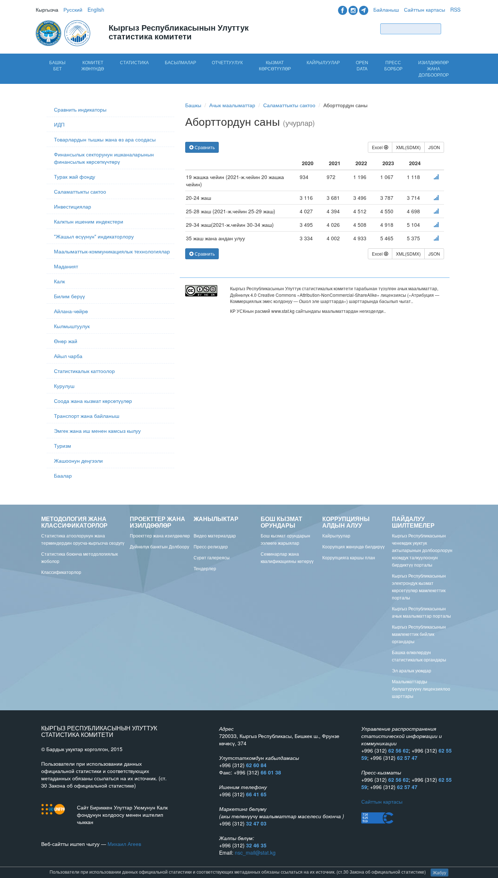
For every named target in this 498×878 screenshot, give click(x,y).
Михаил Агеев (124, 843)
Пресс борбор (393, 65)
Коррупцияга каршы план (348, 557)
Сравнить (204, 147)
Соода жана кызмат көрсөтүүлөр (93, 400)
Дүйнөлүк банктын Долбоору (159, 546)
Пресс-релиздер (211, 546)
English (95, 9)
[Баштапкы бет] (64, 32)
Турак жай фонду (74, 176)
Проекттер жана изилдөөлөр (160, 535)
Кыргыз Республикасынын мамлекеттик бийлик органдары (419, 633)
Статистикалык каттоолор (84, 370)
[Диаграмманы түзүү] (436, 176)
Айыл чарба (68, 356)
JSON (434, 147)
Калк (59, 281)
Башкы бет (57, 65)
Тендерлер (205, 568)
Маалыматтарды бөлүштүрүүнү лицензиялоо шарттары (421, 688)
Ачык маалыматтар (232, 105)
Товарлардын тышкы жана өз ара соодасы (105, 139)
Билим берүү (69, 296)
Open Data (362, 65)
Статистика (134, 62)
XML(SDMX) (408, 147)
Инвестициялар (72, 206)
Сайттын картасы (424, 9)
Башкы (193, 105)
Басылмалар (180, 62)
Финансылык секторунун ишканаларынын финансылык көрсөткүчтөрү (104, 158)
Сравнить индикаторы (80, 109)
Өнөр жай (65, 341)
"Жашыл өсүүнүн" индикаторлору (94, 236)
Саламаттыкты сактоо (80, 191)
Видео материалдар (215, 535)
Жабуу (439, 872)
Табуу (452, 29)
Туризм (62, 445)
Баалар (63, 475)
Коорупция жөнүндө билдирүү (353, 546)
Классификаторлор (61, 572)
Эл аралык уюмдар (411, 670)
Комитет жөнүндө (92, 65)
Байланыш (386, 9)
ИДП (59, 124)
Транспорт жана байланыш (86, 415)
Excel (378, 147)
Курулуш (64, 385)
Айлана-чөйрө (71, 311)
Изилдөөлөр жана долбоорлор (433, 68)
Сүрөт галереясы (212, 557)
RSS (455, 9)
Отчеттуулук (227, 62)
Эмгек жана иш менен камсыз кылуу (97, 430)
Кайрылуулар (323, 62)
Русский (72, 9)
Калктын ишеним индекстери (88, 221)
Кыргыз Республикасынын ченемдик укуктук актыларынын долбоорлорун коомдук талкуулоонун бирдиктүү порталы (422, 550)
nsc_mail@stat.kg (255, 852)
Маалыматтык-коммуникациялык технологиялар (112, 251)
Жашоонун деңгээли (78, 460)
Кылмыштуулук (72, 326)
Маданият (66, 266)
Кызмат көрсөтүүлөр (275, 65)
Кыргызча (47, 9)
